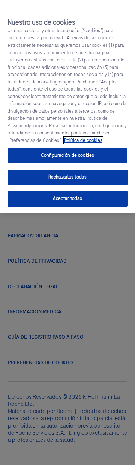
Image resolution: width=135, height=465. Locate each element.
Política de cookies (83, 140)
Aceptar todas (67, 198)
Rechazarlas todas (67, 177)
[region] (67, 106)
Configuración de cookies (67, 155)
